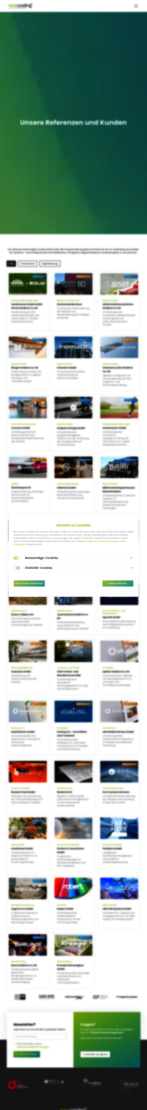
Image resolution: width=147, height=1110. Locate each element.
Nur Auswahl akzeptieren (29, 583)
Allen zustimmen (118, 583)
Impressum (19, 544)
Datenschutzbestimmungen (102, 541)
